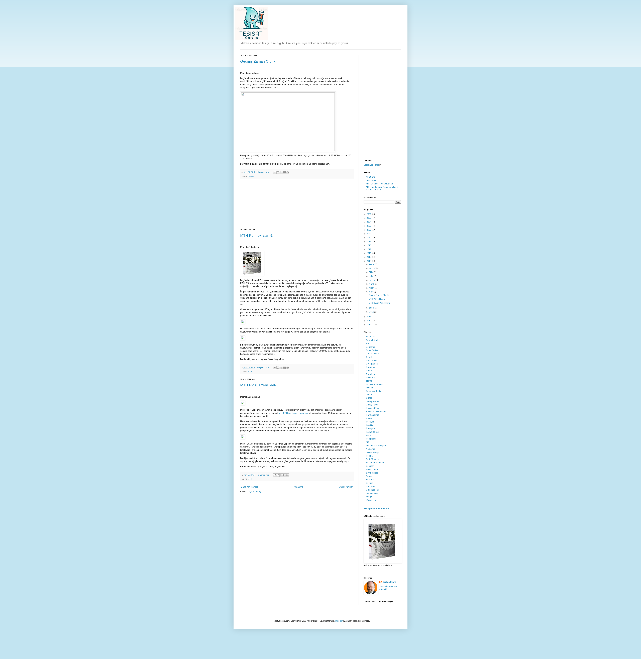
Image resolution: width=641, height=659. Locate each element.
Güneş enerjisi (372, 401)
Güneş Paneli (372, 405)
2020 (369, 237)
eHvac (369, 381)
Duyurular (370, 377)
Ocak (371, 312)
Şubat (372, 308)
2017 (369, 249)
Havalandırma (372, 415)
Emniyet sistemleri (374, 384)
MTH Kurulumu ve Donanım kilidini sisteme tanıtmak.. (382, 188)
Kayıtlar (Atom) (254, 492)
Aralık (372, 264)
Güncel (251, 176)
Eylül (371, 276)
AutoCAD (370, 337)
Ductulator (370, 374)
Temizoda (370, 486)
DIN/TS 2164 (372, 364)
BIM (368, 343)
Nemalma (370, 449)
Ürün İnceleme (372, 490)
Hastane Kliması (373, 408)
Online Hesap (372, 452)
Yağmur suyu (372, 493)
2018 (369, 245)
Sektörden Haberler (375, 463)
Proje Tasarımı (372, 459)
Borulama (370, 347)
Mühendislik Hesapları (376, 446)
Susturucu (370, 480)
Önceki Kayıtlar (346, 487)
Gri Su (369, 394)
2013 (369, 316)
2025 (369, 218)
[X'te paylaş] (281, 172)
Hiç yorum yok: (263, 172)
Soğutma (370, 476)
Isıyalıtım (370, 425)
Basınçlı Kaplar (373, 340)
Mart (371, 292)
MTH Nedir (371, 180)
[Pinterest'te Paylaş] (287, 172)
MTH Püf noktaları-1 (256, 235)
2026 (369, 214)
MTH (250, 372)
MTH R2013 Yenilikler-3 (259, 385)
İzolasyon (370, 428)
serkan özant (372, 469)
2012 (369, 320)
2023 (369, 226)
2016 (369, 253)
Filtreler (369, 388)
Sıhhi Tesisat (372, 473)
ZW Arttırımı (371, 500)
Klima (368, 435)
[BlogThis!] (278, 172)
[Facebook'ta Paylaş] (284, 172)
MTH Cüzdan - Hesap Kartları (379, 184)
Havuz (369, 418)
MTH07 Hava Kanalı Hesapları (293, 413)
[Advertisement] (297, 204)
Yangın (369, 497)
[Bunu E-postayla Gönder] (275, 172)
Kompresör (371, 439)
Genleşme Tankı (373, 391)
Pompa (369, 456)
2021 (369, 234)
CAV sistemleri (372, 354)
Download (370, 367)
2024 (369, 222)
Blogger (339, 621)
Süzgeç (369, 483)
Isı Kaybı (370, 422)
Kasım (372, 268)
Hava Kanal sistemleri (376, 411)
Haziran (373, 280)
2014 (369, 261)
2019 (369, 241)
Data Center (371, 360)
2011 (369, 324)
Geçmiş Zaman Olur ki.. (259, 61)
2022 (369, 230)
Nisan (372, 288)
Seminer (370, 466)
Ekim (371, 272)
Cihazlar (370, 357)
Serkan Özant (389, 582)
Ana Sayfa (298, 487)
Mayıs (372, 284)
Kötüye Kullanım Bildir (376, 508)
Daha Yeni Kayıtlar (249, 487)
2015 (369, 257)
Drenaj (369, 371)
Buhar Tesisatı (372, 350)
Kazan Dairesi (372, 432)
